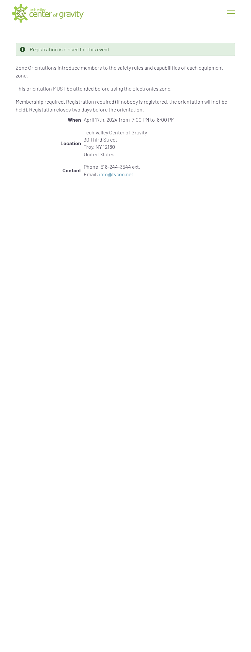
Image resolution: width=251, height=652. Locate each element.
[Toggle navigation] (231, 13)
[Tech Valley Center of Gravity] (48, 13)
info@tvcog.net (116, 174)
